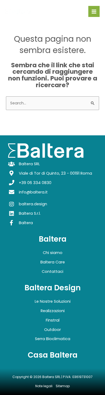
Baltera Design (52, 288)
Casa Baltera (53, 355)
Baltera (52, 239)
